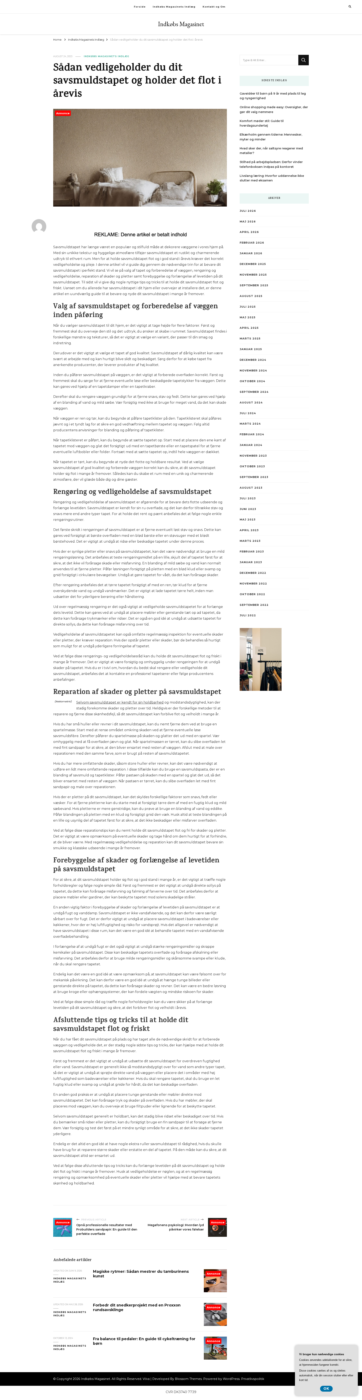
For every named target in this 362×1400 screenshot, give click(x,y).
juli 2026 (248, 210)
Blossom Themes (188, 1379)
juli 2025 (248, 306)
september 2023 (254, 477)
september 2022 (254, 604)
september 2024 (254, 391)
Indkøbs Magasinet (181, 24)
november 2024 (253, 370)
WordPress (231, 1379)
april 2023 (249, 530)
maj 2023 (247, 519)
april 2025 (249, 327)
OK (326, 1389)
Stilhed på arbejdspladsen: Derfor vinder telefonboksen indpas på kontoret (271, 164)
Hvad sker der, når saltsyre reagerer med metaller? (271, 150)
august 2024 (251, 402)
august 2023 (251, 487)
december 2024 (253, 359)
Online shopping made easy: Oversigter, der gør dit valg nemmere (274, 109)
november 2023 (253, 455)
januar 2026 (251, 253)
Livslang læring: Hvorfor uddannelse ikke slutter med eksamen (272, 178)
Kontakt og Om (214, 6)
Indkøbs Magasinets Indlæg (174, 6)
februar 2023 (252, 551)
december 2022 (253, 572)
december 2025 (253, 264)
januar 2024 (251, 445)
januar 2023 (251, 562)
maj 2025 (247, 317)
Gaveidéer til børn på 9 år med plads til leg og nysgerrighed (273, 96)
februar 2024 (252, 434)
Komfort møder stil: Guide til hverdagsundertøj (262, 123)
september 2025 (254, 285)
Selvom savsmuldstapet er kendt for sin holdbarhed (120, 702)
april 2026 (249, 232)
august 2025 (251, 296)
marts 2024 (250, 423)
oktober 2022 (252, 594)
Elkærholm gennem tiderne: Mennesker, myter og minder (271, 137)
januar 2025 (251, 349)
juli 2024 (248, 413)
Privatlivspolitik (252, 1379)
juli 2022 (248, 615)
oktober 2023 (252, 466)
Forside (140, 6)
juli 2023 (248, 498)
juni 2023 (248, 509)
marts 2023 (250, 540)
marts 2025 (250, 338)
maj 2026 (248, 221)
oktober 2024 (252, 381)
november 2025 (253, 274)
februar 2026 (252, 242)
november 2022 (253, 583)
